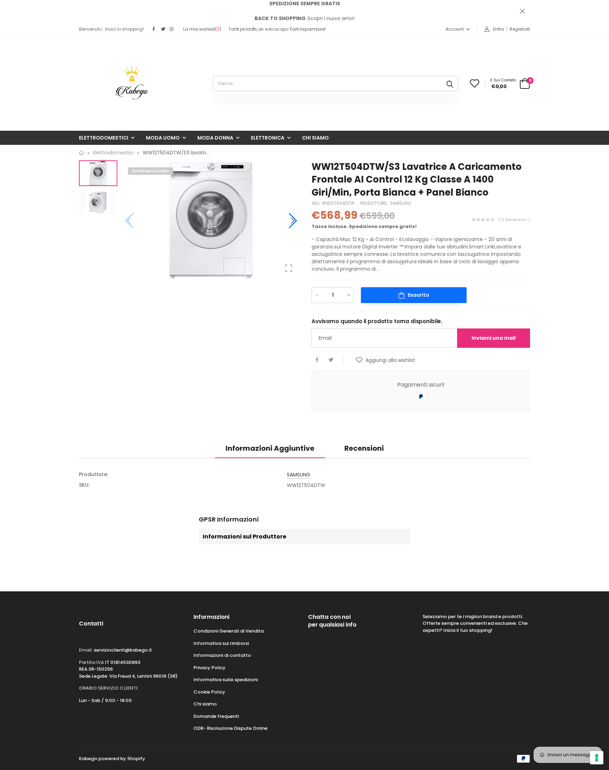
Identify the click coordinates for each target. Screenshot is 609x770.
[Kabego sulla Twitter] (163, 29)
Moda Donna (215, 137)
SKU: (317, 204)
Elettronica (267, 137)
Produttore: (374, 204)
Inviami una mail (494, 338)
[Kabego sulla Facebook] (155, 29)
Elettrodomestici (103, 137)
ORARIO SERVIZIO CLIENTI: (109, 688)
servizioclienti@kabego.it (123, 650)
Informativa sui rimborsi (221, 643)
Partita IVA (91, 662)
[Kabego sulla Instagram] (172, 29)
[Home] (81, 152)
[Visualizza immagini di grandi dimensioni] (289, 268)
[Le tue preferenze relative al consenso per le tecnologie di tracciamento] (596, 757)
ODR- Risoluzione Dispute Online (230, 728)
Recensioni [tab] (364, 448)
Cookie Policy (209, 692)
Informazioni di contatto (222, 655)
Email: (86, 650)
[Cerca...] (450, 83)
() (202, 29)
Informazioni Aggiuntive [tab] (270, 448)
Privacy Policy (209, 667)
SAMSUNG (400, 204)
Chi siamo (315, 137)
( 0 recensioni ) (514, 219)
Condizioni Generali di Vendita (228, 631)
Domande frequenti (216, 716)
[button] (292, 220)
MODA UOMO (163, 137)
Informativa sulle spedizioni (225, 679)
